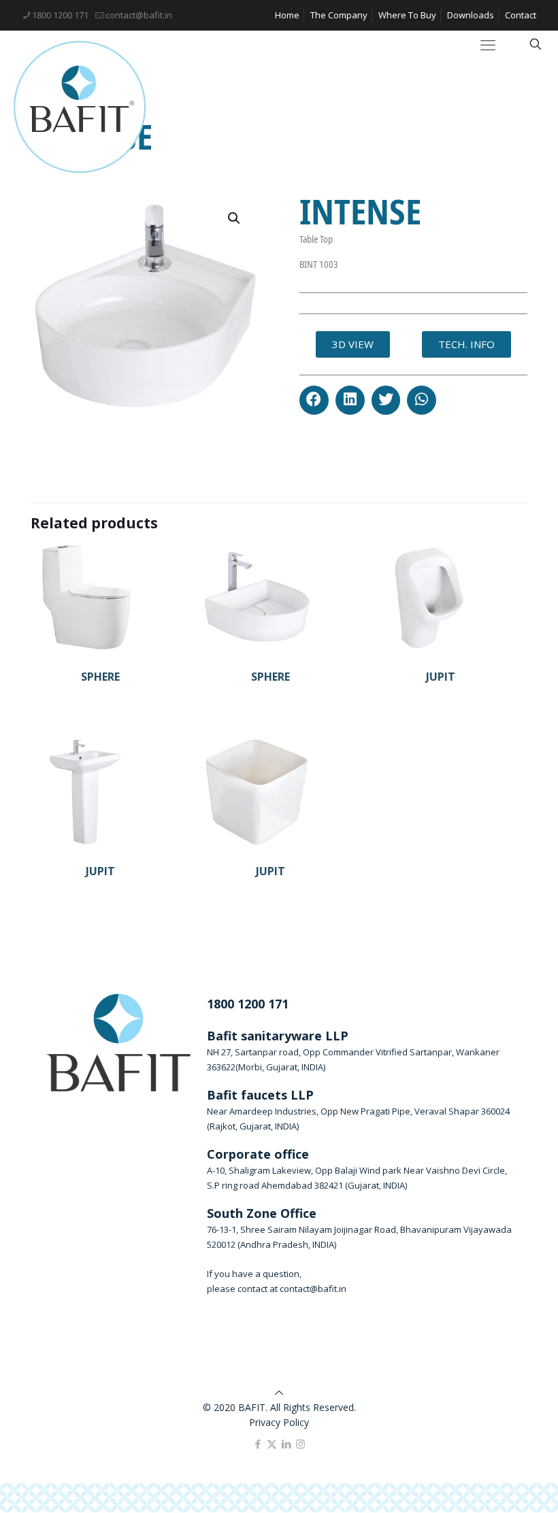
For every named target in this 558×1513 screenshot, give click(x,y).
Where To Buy (407, 15)
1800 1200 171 (60, 15)
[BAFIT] (80, 107)
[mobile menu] (487, 44)
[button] (314, 400)
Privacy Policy (279, 1422)
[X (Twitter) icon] (272, 1443)
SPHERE (100, 676)
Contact (520, 15)
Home (287, 15)
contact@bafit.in (138, 15)
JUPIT (440, 676)
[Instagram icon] (300, 1443)
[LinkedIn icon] (286, 1443)
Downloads (470, 15)
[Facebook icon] (257, 1443)
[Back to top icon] (279, 1392)
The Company (338, 15)
